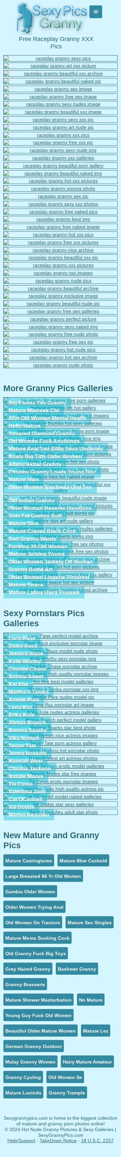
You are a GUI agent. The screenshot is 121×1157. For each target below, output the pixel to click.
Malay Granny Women (30, 1062)
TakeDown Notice (58, 1140)
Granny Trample (67, 1092)
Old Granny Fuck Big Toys (35, 953)
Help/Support (21, 1140)
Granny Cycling (23, 1077)
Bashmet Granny (77, 969)
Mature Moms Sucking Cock (37, 938)
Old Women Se (65, 1077)
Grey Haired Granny (27, 969)
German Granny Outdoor (33, 1046)
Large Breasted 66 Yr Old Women (43, 876)
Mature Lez (95, 1031)
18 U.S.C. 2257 (97, 1140)
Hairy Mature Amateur (87, 1062)
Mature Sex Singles (90, 922)
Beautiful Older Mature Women (40, 1031)
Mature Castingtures (28, 860)
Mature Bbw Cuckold (83, 860)
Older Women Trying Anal (34, 907)
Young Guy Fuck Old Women (38, 1015)
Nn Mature (91, 1000)
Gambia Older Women (30, 891)
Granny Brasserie (25, 984)
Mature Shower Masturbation (38, 1000)
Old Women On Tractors (32, 922)
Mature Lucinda (23, 1092)
